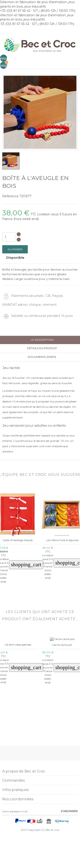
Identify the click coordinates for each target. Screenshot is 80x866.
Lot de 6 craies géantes (18, 644)
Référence (10, 196)
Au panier (15, 249)
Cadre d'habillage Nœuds (18, 540)
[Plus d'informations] (21, 593)
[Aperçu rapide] (14, 593)
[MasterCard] (12, 822)
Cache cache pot (62, 644)
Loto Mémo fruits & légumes (62, 540)
